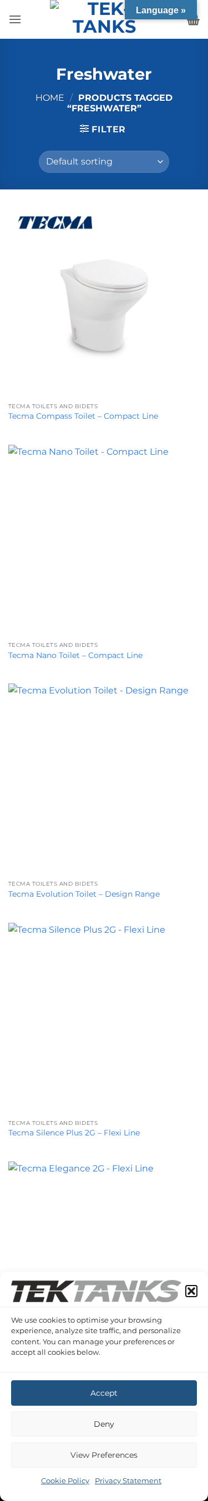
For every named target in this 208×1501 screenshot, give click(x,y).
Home (49, 97)
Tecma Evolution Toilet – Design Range (84, 894)
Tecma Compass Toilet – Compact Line (83, 416)
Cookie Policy (65, 1480)
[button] (191, 1291)
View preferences (104, 1455)
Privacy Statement (128, 1480)
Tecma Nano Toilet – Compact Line (75, 655)
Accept (104, 1393)
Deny (104, 1424)
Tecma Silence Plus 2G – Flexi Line (74, 1132)
